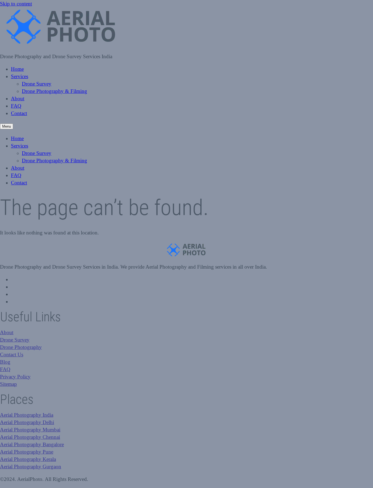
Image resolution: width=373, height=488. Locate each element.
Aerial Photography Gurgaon (30, 466)
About (17, 98)
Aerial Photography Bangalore (32, 444)
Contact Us (11, 354)
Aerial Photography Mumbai (30, 430)
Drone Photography (21, 347)
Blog (5, 362)
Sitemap (8, 384)
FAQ (16, 106)
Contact (19, 113)
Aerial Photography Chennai (30, 437)
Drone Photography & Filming (54, 91)
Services (19, 76)
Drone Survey (36, 84)
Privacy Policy (15, 377)
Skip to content (16, 4)
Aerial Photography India (26, 415)
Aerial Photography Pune (26, 452)
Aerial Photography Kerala (28, 459)
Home (17, 69)
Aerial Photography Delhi (27, 422)
